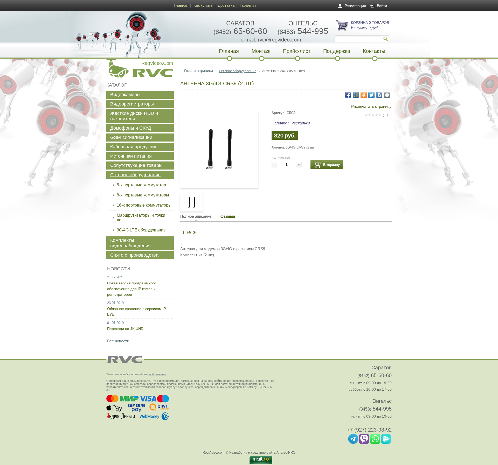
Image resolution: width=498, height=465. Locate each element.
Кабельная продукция (133, 146)
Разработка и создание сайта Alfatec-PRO (262, 452)
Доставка (226, 5)
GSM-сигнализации (131, 137)
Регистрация (355, 6)
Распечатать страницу (371, 106)
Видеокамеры (125, 94)
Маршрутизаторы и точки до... (141, 217)
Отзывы (227, 216)
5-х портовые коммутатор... (143, 185)
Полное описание (195, 216)
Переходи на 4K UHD (125, 329)
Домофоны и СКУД (130, 128)
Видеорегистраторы (132, 104)
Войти (382, 6)
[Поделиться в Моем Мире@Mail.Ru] (356, 95)
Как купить (203, 5)
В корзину (331, 165)
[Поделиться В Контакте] (379, 95)
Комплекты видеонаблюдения (130, 243)
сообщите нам (157, 374)
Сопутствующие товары (136, 165)
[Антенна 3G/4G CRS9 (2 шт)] (219, 177)
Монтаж (261, 51)
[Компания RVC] (138, 34)
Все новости (118, 341)
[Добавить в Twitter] (371, 95)
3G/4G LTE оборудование (141, 230)
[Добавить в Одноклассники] (364, 95)
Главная (181, 5)
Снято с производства (134, 255)
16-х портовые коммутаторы (144, 205)
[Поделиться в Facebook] (348, 95)
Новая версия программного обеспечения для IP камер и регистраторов (131, 289)
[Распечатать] (387, 95)
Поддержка (336, 51)
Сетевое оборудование (135, 174)
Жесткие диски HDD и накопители (134, 116)
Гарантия (248, 5)
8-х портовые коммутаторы (143, 195)
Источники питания (131, 156)
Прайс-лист (296, 51)
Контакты (374, 51)
